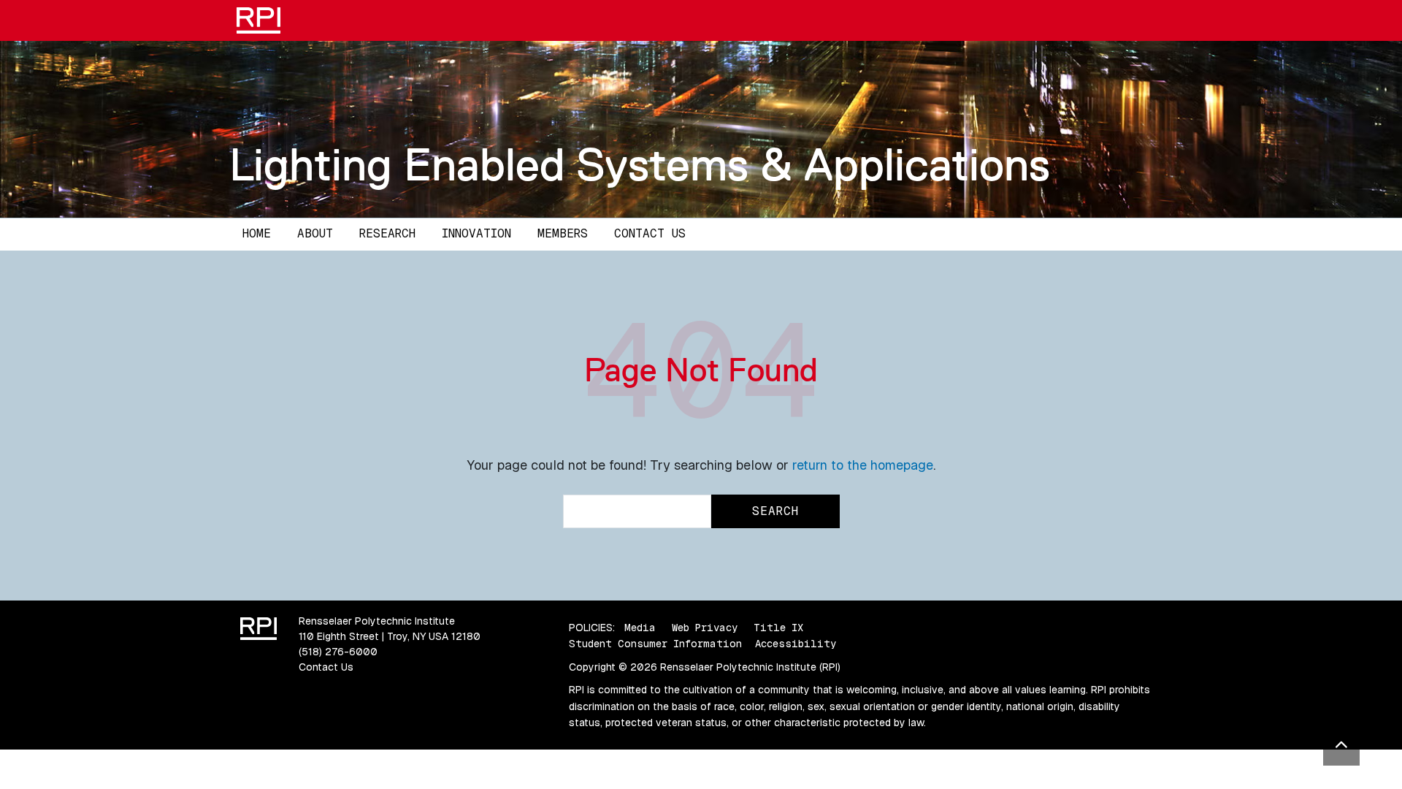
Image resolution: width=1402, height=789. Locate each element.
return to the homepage (862, 465)
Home (256, 233)
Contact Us (650, 233)
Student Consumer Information (655, 643)
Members (562, 233)
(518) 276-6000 (338, 651)
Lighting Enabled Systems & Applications (639, 164)
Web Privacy (705, 627)
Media (640, 627)
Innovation (476, 233)
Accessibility (795, 643)
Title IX (778, 627)
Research (387, 233)
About (315, 233)
